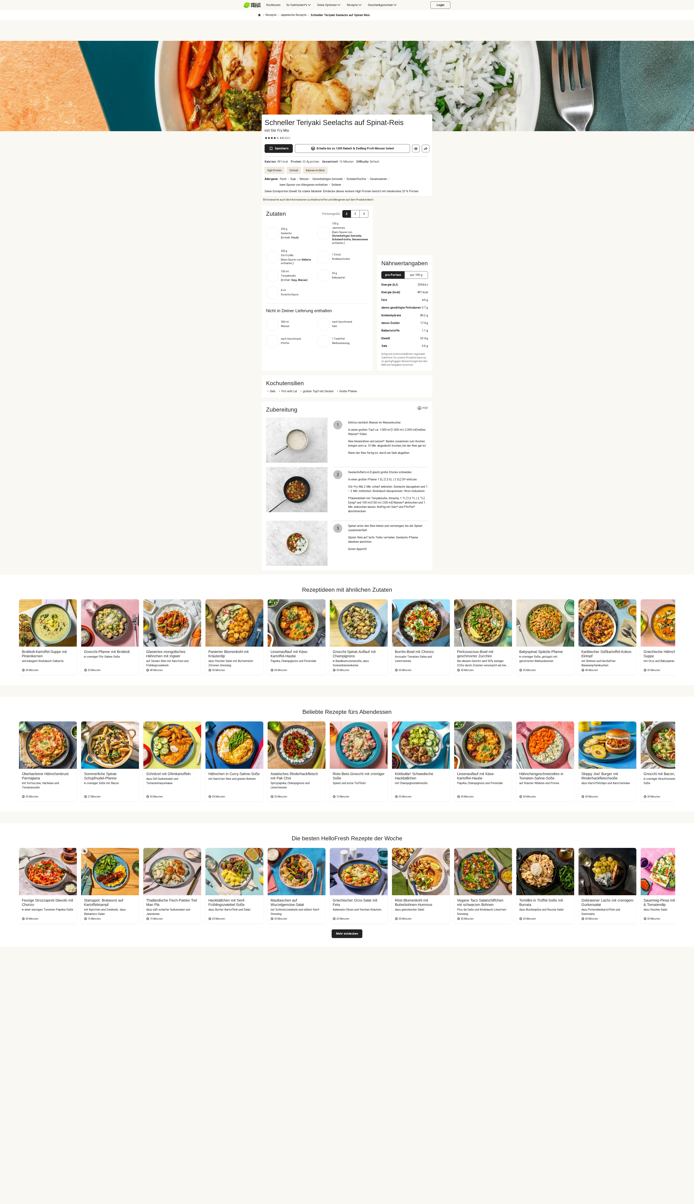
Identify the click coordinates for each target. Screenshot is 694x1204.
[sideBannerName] (405, 228)
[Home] (259, 15)
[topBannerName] (347, 30)
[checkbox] (266, 138)
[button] (317, 213)
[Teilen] (425, 148)
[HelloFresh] (252, 5)
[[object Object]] (416, 148)
